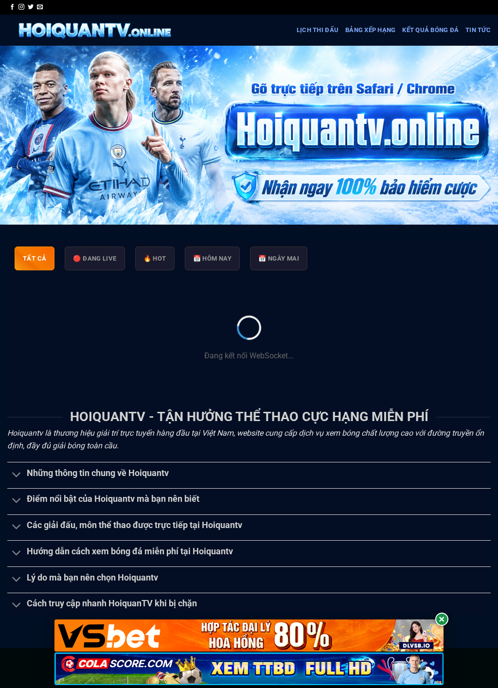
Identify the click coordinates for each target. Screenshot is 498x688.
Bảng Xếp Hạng (370, 30)
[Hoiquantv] (94, 30)
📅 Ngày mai (278, 258)
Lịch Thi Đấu (317, 30)
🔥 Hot (154, 258)
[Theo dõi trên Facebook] (12, 7)
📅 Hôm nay (212, 258)
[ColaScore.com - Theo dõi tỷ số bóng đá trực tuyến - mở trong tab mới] (249, 669)
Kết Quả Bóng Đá (430, 30)
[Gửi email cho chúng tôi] (40, 7)
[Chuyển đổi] (16, 475)
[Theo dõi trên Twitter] (31, 7)
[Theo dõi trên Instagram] (21, 7)
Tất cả (34, 258)
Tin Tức (478, 30)
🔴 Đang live (94, 258)
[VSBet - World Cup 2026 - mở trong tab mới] (249, 635)
